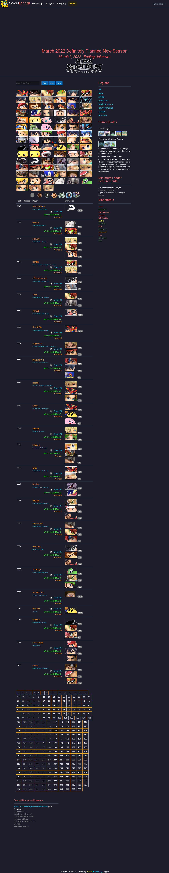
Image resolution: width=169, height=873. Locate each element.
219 (49, 760)
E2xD (100, 227)
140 (79, 730)
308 (79, 789)
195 (49, 751)
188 (79, 747)
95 (34, 718)
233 (61, 764)
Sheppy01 (102, 210)
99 (54, 718)
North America (105, 104)
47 (18, 705)
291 (49, 785)
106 (18, 722)
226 (18, 764)
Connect (101, 215)
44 (79, 701)
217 (37, 760)
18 (23, 697)
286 (18, 785)
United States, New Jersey (40, 281)
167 (24, 743)
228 (30, 764)
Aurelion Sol (38, 592)
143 (24, 735)
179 (24, 747)
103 (77, 718)
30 (84, 697)
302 (43, 789)
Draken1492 (38, 360)
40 (59, 701)
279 (49, 781)
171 (49, 743)
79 (28, 714)
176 (79, 743)
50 (34, 705)
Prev (52, 83)
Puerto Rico (36, 645)
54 (54, 705)
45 (84, 701)
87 (69, 714)
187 (73, 747)
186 (67, 747)
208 (55, 756)
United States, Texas (39, 225)
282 (67, 781)
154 (18, 739)
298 (18, 789)
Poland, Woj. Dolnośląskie (40, 409)
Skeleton (101, 224)
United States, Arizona (39, 242)
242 (43, 768)
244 (55, 768)
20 (34, 697)
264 (30, 777)
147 (49, 735)
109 (37, 722)
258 (67, 772)
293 (61, 785)
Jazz (100, 207)
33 (23, 701)
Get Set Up (37, 3)
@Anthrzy (98, 871)
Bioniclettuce (38, 206)
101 (65, 718)
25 (59, 697)
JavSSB (35, 311)
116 (79, 722)
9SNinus (36, 619)
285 (85, 781)
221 (61, 760)
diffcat (35, 428)
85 (59, 714)
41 (64, 701)
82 (44, 714)
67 (44, 709)
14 (75, 693)
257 (61, 772)
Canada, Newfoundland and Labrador (44, 265)
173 (61, 743)
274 (18, 781)
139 (73, 730)
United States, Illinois (39, 623)
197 (61, 751)
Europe (101, 111)
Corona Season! (20, 812)
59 (79, 705)
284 (79, 781)
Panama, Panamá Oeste (40, 363)
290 (43, 785)
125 (61, 726)
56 (64, 705)
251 (24, 772)
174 (67, 743)
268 (55, 777)
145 (37, 735)
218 (43, 760)
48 (23, 705)
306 (67, 789)
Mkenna (36, 445)
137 (61, 730)
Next (59, 83)
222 (67, 760)
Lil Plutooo (102, 238)
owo (100, 235)
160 (55, 739)
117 (85, 722)
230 (43, 764)
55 (59, 705)
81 (39, 714)
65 (34, 709)
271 (73, 777)
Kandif (35, 405)
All (99, 89)
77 (18, 714)
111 (49, 722)
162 (67, 739)
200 (79, 751)
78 (23, 714)
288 (30, 785)
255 (49, 772)
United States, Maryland (40, 572)
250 (18, 772)
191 (24, 751)
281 (61, 781)
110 (43, 722)
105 (89, 718)
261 (85, 772)
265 (37, 777)
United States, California (40, 330)
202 (18, 756)
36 (39, 701)
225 (85, 760)
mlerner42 (102, 232)
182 (43, 747)
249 (85, 768)
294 (67, 785)
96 (39, 718)
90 (84, 714)
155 (24, 739)
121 (37, 726)
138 (67, 730)
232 (55, 764)
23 (49, 697)
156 (30, 739)
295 (73, 785)
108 (30, 722)
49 (28, 705)
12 (65, 693)
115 (73, 722)
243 (49, 768)
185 (61, 747)
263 (24, 777)
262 (18, 777)
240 (30, 768)
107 (24, 722)
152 (79, 735)
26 (64, 697)
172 (55, 743)
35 (34, 701)
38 (49, 701)
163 (73, 739)
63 (23, 709)
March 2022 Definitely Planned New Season (31, 807)
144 (30, 735)
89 (79, 714)
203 (24, 756)
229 (37, 764)
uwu (100, 241)
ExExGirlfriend (103, 212)
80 (34, 714)
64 (28, 709)
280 (55, 781)
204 (30, 756)
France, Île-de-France (39, 448)
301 (37, 789)
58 (74, 705)
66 (39, 709)
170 (43, 743)
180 (30, 747)
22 (44, 697)
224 (79, 760)
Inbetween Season (21, 826)
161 (61, 739)
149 (61, 735)
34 (28, 701)
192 (30, 751)
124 (55, 726)
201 (85, 751)
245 (61, 768)
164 (79, 739)
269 (61, 777)
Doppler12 (102, 229)
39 (54, 701)
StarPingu (36, 569)
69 (54, 709)
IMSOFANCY (103, 218)
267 (49, 777)
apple (34, 294)
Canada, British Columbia (40, 487)
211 (73, 756)
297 (85, 785)
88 (74, 714)
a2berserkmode (39, 278)
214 (18, 760)
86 (64, 714)
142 (18, 735)
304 (55, 789)
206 (43, 756)
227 (24, 764)
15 (81, 693)
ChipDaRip (37, 327)
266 (43, 777)
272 (79, 777)
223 (73, 760)
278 (43, 781)
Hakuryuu (36, 546)
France (34, 612)
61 (89, 705)
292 (55, 785)
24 (54, 697)
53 (49, 705)
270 (67, 777)
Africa (101, 97)
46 (89, 701)
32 (18, 701)
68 (49, 709)
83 (49, 714)
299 (24, 789)
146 (43, 735)
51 (39, 705)
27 (69, 697)
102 (71, 718)
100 (59, 718)
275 (24, 781)
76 (89, 709)
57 (69, 705)
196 (55, 751)
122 (43, 726)
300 (30, 789)
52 (44, 705)
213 (85, 756)
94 (28, 718)
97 (44, 718)
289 (37, 785)
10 (55, 693)
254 (43, 772)
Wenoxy (36, 608)
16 (86, 693)
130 (18, 730)
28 (74, 697)
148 (55, 735)
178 (18, 747)
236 (79, 764)
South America (105, 108)
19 (28, 697)
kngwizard (37, 343)
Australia (102, 115)
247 (73, 768)
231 (49, 764)
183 (49, 747)
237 (85, 764)
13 (70, 693)
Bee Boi (35, 484)
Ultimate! (17, 824)
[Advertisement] (84, 26)
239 (24, 768)
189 (85, 747)
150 (67, 735)
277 (37, 781)
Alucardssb (37, 523)
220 (55, 760)
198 (67, 751)
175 (73, 743)
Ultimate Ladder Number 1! (24, 821)
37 (44, 701)
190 (18, 751)
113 (61, 722)
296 (79, 785)
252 (30, 772)
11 (60, 693)
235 (73, 764)
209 (61, 756)
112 (55, 722)
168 (30, 743)
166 (18, 743)
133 (37, 730)
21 (39, 697)
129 (85, 726)
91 (89, 714)
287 (24, 785)
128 (79, 726)
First (45, 83)
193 (37, 751)
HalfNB (35, 262)
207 (49, 756)
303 (49, 789)
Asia (100, 93)
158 (43, 739)
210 (67, 756)
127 (73, 726)
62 (18, 709)
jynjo (34, 468)
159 (49, 739)
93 (23, 718)
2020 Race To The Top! (23, 814)
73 (74, 709)
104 (83, 718)
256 (55, 772)
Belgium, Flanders (38, 431)
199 (73, 751)
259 (73, 772)
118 (18, 726)
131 (24, 730)
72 (69, 709)
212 (79, 756)
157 (37, 739)
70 (59, 709)
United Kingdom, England (40, 297)
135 (49, 730)
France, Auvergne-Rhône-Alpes (42, 386)
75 (84, 709)
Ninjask (35, 500)
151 (73, 735)
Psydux (35, 222)
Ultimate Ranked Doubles (24, 816)
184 (55, 747)
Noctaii (35, 383)
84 (54, 714)
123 (49, 726)
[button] (159, 4)
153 (85, 735)
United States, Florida (39, 209)
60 (84, 705)
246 (67, 768)
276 (30, 781)
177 (85, 743)
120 (30, 726)
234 (67, 764)
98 (49, 718)
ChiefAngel (37, 642)
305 (61, 789)
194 (43, 751)
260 (79, 772)
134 (43, 730)
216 (30, 760)
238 (18, 768)
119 (24, 726)
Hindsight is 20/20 (21, 819)
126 (67, 726)
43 (74, 701)
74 (79, 709)
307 (73, 789)
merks (35, 665)
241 (37, 768)
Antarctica (103, 100)
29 (79, 697)
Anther (101, 221)
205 (37, 756)
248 (79, 768)
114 (67, 722)
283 (73, 781)
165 (85, 739)
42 (69, 701)
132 (30, 730)
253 (37, 772)
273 (85, 777)
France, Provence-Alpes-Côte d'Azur (44, 346)
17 (18, 697)
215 (24, 760)
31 (89, 697)
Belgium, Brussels (38, 549)
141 (85, 730)
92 (18, 718)
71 (64, 709)
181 (37, 747)
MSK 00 (36, 239)
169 (37, 743)
